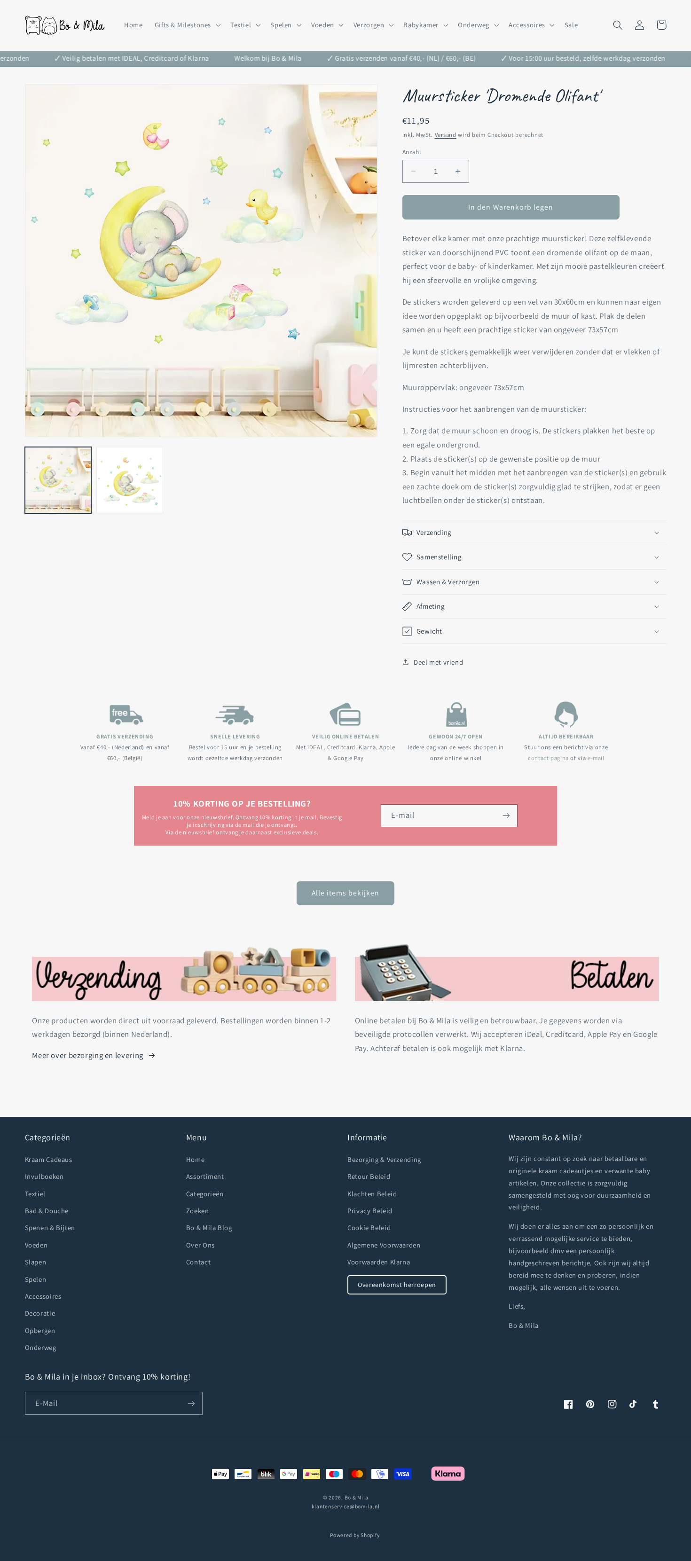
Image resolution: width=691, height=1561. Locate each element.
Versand (445, 135)
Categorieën (205, 1193)
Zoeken (197, 1210)
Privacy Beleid (370, 1210)
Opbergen (40, 1330)
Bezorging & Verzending (384, 1159)
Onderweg (40, 1347)
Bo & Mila (357, 1497)
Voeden (36, 1244)
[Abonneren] (506, 815)
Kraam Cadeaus (48, 1159)
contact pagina (548, 758)
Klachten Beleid (372, 1193)
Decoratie (40, 1313)
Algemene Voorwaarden (384, 1244)
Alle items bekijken (346, 893)
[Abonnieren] (191, 1403)
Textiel (35, 1193)
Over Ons (200, 1244)
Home (195, 1159)
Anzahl (411, 152)
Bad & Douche (47, 1210)
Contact (198, 1261)
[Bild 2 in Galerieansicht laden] (129, 480)
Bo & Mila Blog (209, 1227)
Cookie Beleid (369, 1227)
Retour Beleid (368, 1176)
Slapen (36, 1261)
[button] (186, 25)
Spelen (36, 1279)
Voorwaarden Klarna (378, 1261)
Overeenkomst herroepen (397, 1284)
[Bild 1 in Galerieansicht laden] (58, 480)
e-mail (596, 758)
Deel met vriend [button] (438, 662)
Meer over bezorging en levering (87, 1055)
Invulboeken (44, 1176)
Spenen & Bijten (50, 1227)
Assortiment (205, 1176)
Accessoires (43, 1296)
